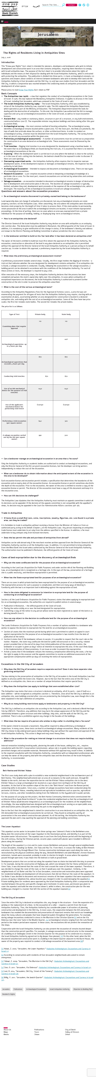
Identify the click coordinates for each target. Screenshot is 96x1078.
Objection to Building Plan (83, 989)
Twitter (84, 5)
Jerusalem (48, 34)
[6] (81, 941)
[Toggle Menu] (6, 22)
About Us (7, 1029)
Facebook (80, 5)
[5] (62, 936)
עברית (25, 6)
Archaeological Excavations (36, 989)
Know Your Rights (26, 90)
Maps (6, 1032)
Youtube (88, 5)
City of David (70, 1029)
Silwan (36, 1034)
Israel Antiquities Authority (60, 989)
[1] (89, 879)
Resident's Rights (8, 994)
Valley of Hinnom (72, 1032)
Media (6, 1034)
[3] (75, 917)
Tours (36, 1032)
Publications (18, 989)
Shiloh (67, 1034)
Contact (71, 5)
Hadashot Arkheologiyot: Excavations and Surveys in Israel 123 (65, 967)
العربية (36, 6)
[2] (69, 889)
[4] (47, 920)
